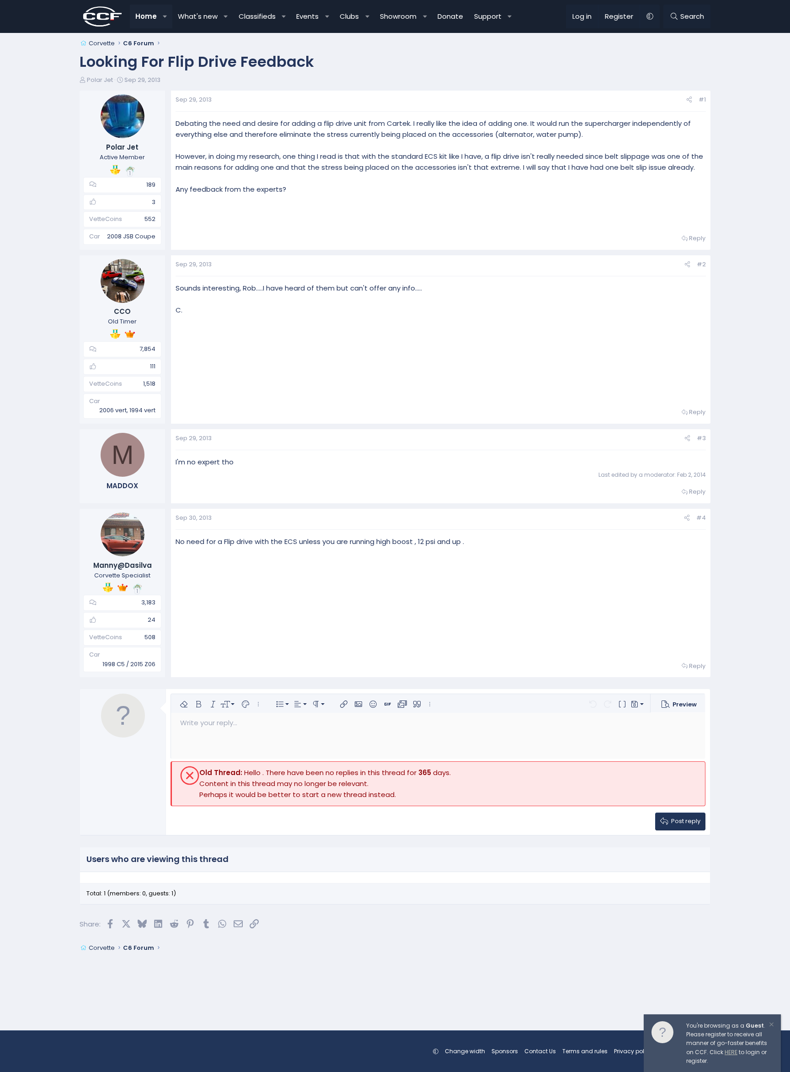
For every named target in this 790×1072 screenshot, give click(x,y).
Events (307, 16)
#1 (702, 99)
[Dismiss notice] (770, 1025)
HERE (731, 1052)
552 (149, 219)
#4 (701, 517)
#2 (701, 264)
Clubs (349, 16)
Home (146, 16)
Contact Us (540, 1051)
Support (488, 16)
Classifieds (257, 16)
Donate (450, 16)
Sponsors (504, 1051)
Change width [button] (465, 1051)
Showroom (398, 16)
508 (149, 637)
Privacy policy (633, 1051)
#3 (701, 438)
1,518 (149, 383)
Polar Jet (100, 79)
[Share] (689, 100)
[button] (165, 16)
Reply (697, 238)
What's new (198, 16)
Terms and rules (585, 1051)
